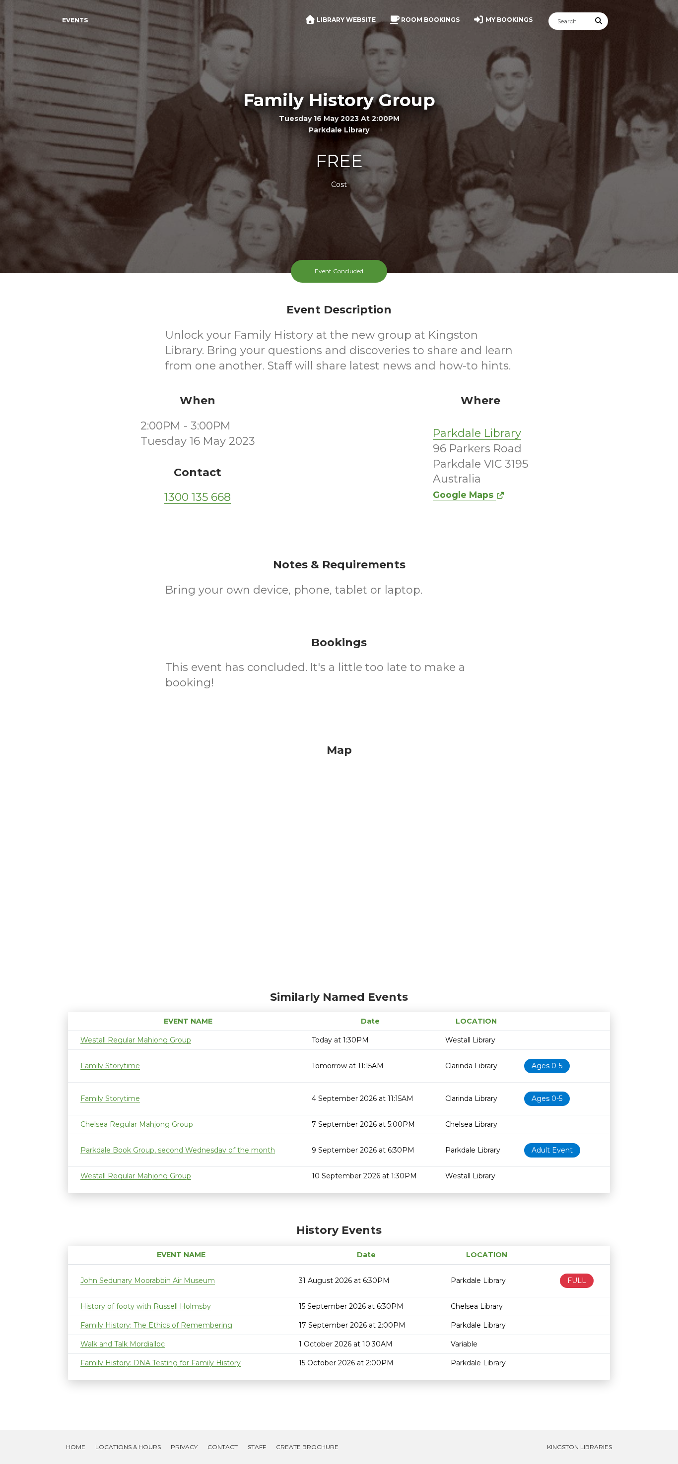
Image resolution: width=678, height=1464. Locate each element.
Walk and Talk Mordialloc (122, 1344)
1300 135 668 (197, 497)
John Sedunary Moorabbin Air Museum (147, 1280)
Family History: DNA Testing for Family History (160, 1362)
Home (75, 1447)
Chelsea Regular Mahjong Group (136, 1124)
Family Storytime (110, 1065)
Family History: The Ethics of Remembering (156, 1325)
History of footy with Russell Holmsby (145, 1306)
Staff (257, 1447)
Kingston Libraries (579, 1447)
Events (75, 20)
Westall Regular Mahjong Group (135, 1040)
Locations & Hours (128, 1447)
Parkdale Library (477, 433)
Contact (222, 1447)
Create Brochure (307, 1447)
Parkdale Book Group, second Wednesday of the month (177, 1150)
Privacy (184, 1447)
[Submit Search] (599, 21)
